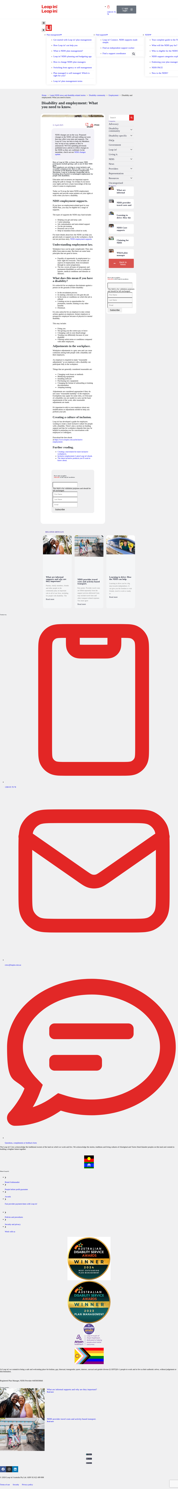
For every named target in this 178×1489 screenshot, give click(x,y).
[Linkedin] (15, 1469)
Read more (50, 599)
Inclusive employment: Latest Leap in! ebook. (75, 456)
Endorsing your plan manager (165, 62)
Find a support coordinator (114, 53)
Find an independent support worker (118, 48)
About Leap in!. (4, 1171)
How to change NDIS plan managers (69, 62)
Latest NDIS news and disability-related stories (68, 95)
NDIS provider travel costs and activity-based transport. (88, 581)
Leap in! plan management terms (67, 81)
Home (44, 95)
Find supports (101, 35)
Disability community (97, 95)
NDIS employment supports (81, 239)
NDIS (147, 35)
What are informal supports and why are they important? (56, 579)
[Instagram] (9, 1469)
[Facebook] (3, 1469)
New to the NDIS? (160, 73)
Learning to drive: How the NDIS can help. (124, 217)
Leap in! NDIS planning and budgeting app (72, 56)
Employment (113, 95)
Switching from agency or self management (72, 67)
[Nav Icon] (44, 23)
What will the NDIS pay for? (164, 45)
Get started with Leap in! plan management (72, 40)
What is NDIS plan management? (68, 51)
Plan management (53, 35)
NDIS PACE (157, 67)
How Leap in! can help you (65, 45)
